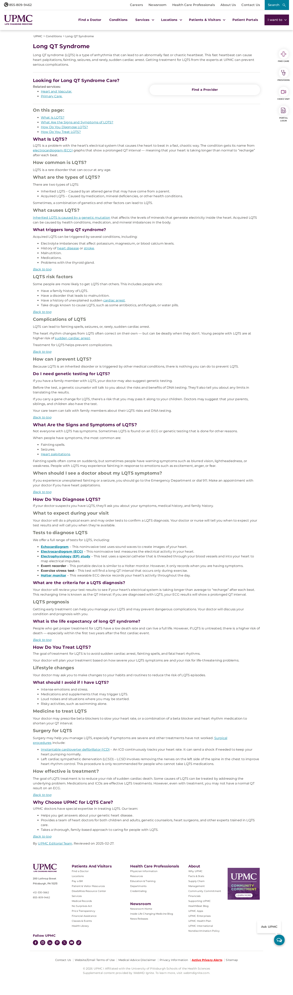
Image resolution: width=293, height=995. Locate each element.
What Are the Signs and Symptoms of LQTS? (77, 122)
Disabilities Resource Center (89, 891)
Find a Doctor (89, 20)
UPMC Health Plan (199, 920)
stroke (89, 248)
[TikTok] (78, 942)
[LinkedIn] (49, 943)
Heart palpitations (55, 454)
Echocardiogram (55, 547)
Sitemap (232, 960)
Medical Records (82, 900)
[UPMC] (18, 20)
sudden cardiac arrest (72, 338)
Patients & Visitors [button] (205, 20)
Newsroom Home (141, 908)
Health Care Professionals (193, 5)
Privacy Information (174, 960)
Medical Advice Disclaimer (137, 960)
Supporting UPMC (199, 900)
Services (77, 896)
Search (273, 5)
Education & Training (142, 881)
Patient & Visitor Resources (88, 886)
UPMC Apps (195, 910)
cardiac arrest (114, 300)
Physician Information (143, 871)
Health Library (80, 925)
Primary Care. (51, 96)
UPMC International (200, 925)
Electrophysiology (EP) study (65, 556)
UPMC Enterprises (199, 915)
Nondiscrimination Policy (204, 930)
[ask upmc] (279, 940)
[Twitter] (64, 942)
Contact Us (250, 5)
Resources (136, 876)
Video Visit (283, 99)
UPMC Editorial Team (55, 843)
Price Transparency (83, 910)
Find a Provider (205, 90)
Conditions (118, 20)
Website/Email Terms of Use (95, 960)
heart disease (68, 248)
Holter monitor (53, 575)
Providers (283, 80)
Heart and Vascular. (56, 91)
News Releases (139, 918)
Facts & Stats (196, 876)
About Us (228, 5)
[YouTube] (71, 943)
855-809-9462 (20, 5)
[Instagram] (42, 943)
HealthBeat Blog (198, 905)
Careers (136, 5)
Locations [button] (170, 20)
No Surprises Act (82, 905)
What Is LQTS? (52, 117)
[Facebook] (35, 943)
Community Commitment (204, 891)
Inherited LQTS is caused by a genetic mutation (71, 217)
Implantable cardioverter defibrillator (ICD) (75, 749)
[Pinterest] (57, 943)
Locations (78, 876)
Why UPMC (195, 871)
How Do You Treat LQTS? (61, 132)
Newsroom (157, 5)
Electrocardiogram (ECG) (62, 551)
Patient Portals (245, 20)
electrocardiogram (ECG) (53, 150)
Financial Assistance (84, 915)
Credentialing (138, 891)
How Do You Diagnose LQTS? (64, 127)
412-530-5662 (41, 892)
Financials (194, 896)
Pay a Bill (77, 881)
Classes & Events (82, 920)
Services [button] (142, 20)
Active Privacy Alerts (207, 960)
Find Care (283, 61)
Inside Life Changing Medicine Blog (151, 913)
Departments (138, 886)
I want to (275, 20)
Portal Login (283, 119)
